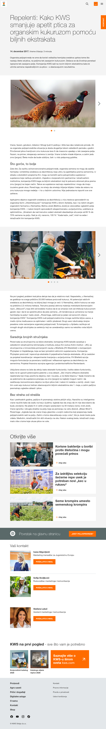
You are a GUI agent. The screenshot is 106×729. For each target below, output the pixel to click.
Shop (12, 709)
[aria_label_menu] (101, 3)
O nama (14, 701)
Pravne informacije (60, 688)
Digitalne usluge (18, 696)
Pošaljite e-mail (44, 562)
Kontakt (14, 705)
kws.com (64, 659)
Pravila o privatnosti (61, 692)
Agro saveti (15, 687)
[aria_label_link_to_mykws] (96, 4)
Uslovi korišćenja (60, 696)
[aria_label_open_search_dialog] (87, 3)
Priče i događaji (17, 692)
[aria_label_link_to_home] (4, 4)
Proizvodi (14, 683)
